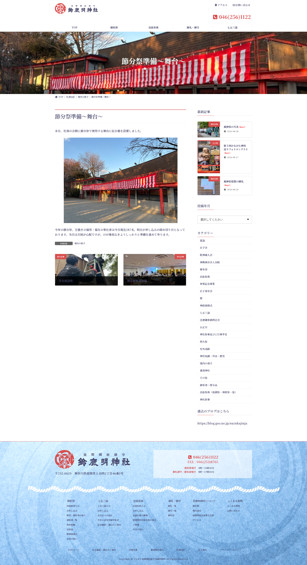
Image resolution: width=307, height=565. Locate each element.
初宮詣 (70, 529)
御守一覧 (172, 510)
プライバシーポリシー (230, 549)
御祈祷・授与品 (208, 385)
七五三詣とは (104, 505)
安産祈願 (71, 524)
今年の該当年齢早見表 (108, 519)
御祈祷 (71, 501)
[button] (221, 5)
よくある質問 (235, 501)
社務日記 (180, 549)
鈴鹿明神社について (204, 501)
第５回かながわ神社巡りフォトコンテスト (236, 149)
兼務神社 (205, 370)
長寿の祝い (72, 538)
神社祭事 (205, 399)
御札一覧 (172, 505)
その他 (203, 378)
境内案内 (197, 510)
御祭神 (196, 505)
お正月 (203, 327)
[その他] (209, 171)
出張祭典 (205, 276)
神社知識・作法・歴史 (212, 356)
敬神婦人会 (206, 255)
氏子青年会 (206, 291)
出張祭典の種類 (140, 515)
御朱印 (203, 269)
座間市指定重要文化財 (203, 515)
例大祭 (203, 341)
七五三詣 (205, 313)
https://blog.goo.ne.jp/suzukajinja (222, 423)
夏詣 (202, 240)
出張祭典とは (139, 505)
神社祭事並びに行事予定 (213, 334)
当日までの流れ (105, 515)
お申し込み (72, 510)
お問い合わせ (233, 510)
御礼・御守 (174, 501)
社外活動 (205, 349)
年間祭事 (133, 549)
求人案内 (202, 549)
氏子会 (203, 248)
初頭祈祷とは (73, 505)
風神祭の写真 (234, 127)
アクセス (197, 519)
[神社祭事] (209, 136)
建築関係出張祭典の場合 (144, 519)
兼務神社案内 (157, 549)
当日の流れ (138, 529)
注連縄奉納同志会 (210, 320)
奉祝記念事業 (207, 284)
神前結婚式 (206, 305)
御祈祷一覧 (72, 519)
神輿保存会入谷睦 (210, 262)
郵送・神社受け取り (76, 515)
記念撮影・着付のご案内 (109, 524)
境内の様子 (79, 243)
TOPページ (73, 549)
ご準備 (136, 524)
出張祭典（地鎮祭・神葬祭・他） (218, 392)
